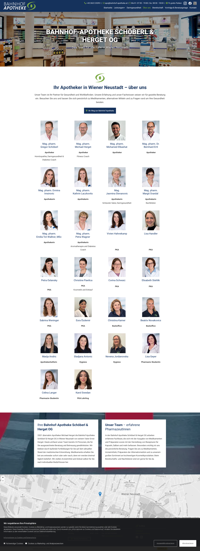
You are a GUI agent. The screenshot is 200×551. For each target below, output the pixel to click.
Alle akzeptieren (187, 543)
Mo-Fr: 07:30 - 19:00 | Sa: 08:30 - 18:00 (147, 3)
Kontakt (193, 7)
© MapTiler (176, 517)
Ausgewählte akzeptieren (165, 543)
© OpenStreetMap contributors (189, 517)
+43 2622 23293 (93, 3)
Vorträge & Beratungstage (176, 7)
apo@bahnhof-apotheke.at (116, 3)
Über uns (147, 7)
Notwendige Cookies (14, 543)
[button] (100, 111)
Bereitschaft (157, 7)
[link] (118, 8)
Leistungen (119, 7)
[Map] (100, 496)
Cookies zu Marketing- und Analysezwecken (45, 543)
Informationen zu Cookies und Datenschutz (20, 538)
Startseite (108, 7)
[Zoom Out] (3, 481)
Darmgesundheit (134, 7)
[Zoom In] (3, 477)
